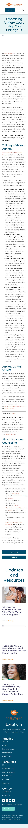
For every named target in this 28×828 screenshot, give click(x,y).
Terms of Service (16, 817)
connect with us (10, 434)
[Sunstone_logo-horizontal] (14, 2)
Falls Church (7, 729)
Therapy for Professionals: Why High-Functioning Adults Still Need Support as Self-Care (12, 689)
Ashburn (7, 732)
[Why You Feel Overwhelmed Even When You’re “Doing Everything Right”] (14, 588)
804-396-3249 (9, 409)
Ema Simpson (9, 53)
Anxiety (12, 413)
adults (16, 496)
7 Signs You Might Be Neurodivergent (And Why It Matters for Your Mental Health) (14, 649)
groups (10, 498)
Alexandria (14, 508)
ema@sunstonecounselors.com (14, 406)
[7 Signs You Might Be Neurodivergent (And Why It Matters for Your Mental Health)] (14, 626)
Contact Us (6, 538)
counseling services (14, 75)
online (10, 510)
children (21, 496)
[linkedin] (13, 800)
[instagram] (7, 800)
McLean (21, 508)
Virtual (22, 732)
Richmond (15, 732)
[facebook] (3, 800)
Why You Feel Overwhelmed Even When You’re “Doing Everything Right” (12, 611)
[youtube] (10, 800)
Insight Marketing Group (15, 819)
